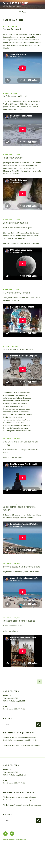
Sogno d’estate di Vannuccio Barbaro (21, 566)
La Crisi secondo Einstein (15, 96)
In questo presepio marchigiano (19, 620)
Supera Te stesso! (12, 29)
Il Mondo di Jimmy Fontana (16, 292)
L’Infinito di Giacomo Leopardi (18, 349)
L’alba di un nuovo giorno (15, 222)
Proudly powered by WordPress (14, 840)
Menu (24, 12)
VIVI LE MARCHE (15, 3)
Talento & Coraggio (13, 157)
